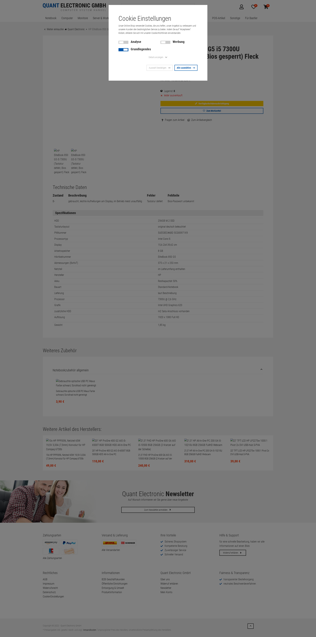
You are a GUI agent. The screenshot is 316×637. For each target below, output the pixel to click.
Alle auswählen (184, 67)
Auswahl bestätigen (157, 67)
